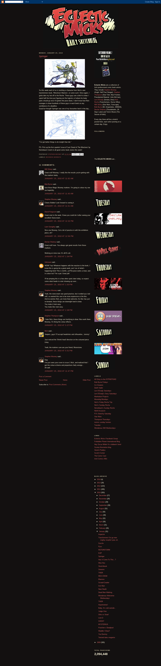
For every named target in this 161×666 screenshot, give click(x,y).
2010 (99, 492)
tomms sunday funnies (102, 422)
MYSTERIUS (103, 624)
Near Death (102, 589)
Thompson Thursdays (102, 419)
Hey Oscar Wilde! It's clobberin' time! (107, 444)
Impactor (101, 534)
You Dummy (102, 634)
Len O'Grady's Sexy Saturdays (105, 394)
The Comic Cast (100, 456)
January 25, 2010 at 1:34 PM (58, 256)
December (103, 495)
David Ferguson (50, 212)
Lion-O (100, 618)
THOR (100, 573)
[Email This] (73, 154)
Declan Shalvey (50, 242)
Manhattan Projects (101, 396)
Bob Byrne (48, 184)
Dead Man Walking (105, 592)
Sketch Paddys (100, 450)
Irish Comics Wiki (100, 459)
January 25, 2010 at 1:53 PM (58, 285)
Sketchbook (102, 566)
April (101, 522)
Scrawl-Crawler (103, 583)
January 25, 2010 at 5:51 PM (58, 351)
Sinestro (101, 569)
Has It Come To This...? (107, 560)
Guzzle (101, 543)
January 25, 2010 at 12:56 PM (59, 236)
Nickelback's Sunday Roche (104, 408)
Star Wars (98, 417)
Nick (46, 331)
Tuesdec (97, 425)
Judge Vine (102, 611)
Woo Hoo (101, 563)
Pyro (100, 546)
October (102, 502)
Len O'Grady (98, 100)
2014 (99, 479)
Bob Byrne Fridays (101, 382)
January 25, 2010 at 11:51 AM (59, 206)
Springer (101, 556)
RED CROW (102, 576)
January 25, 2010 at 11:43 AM (59, 194)
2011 (99, 489)
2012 (99, 486)
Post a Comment (45, 376)
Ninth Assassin (99, 411)
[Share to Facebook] (80, 154)
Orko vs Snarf (103, 614)
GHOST (101, 621)
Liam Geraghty (50, 227)
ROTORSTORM (104, 550)
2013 (99, 483)
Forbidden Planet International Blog (107, 441)
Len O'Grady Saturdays (102, 391)
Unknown (48, 262)
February (102, 528)
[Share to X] (77, 154)
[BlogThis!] (75, 154)
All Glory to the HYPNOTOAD (105, 379)
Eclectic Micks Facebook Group (106, 439)
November (103, 499)
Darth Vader (98, 388)
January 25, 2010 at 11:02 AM (59, 178)
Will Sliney (48, 169)
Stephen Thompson (52, 316)
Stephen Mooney (51, 199)
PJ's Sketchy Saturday (102, 414)
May (101, 518)
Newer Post (43, 380)
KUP (100, 553)
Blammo (101, 579)
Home (65, 380)
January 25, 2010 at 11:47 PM (59, 371)
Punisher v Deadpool (105, 628)
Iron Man (101, 586)
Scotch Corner (99, 453)
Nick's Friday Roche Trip (103, 402)
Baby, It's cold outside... (107, 608)
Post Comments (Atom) (57, 385)
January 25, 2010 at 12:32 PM (59, 221)
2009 (99, 642)
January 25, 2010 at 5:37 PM (58, 325)
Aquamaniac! (103, 605)
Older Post (87, 380)
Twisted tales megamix (106, 637)
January (102, 531)
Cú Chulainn (98, 385)
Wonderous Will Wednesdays (105, 428)
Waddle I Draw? (104, 631)
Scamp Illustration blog (102, 447)
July (101, 512)
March (101, 525)
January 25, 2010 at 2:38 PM (58, 310)
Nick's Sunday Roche (102, 405)
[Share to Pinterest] (82, 154)
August (102, 508)
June (101, 515)
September (103, 505)
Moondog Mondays (53, 157)
